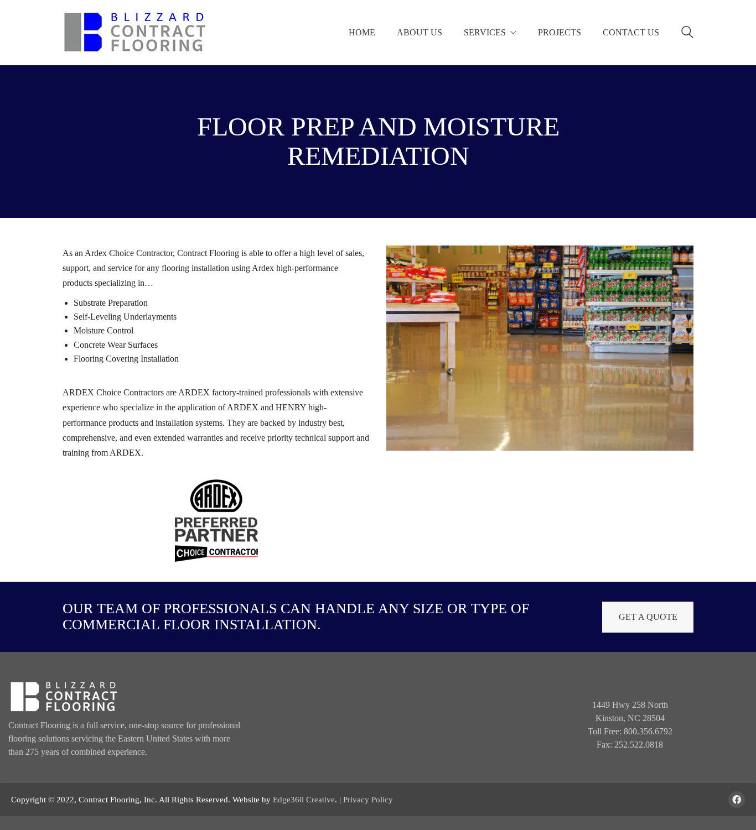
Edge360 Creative (304, 799)
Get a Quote (648, 617)
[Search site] (687, 33)
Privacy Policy (368, 799)
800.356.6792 (648, 731)
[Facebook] (736, 799)
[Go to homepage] (134, 32)
